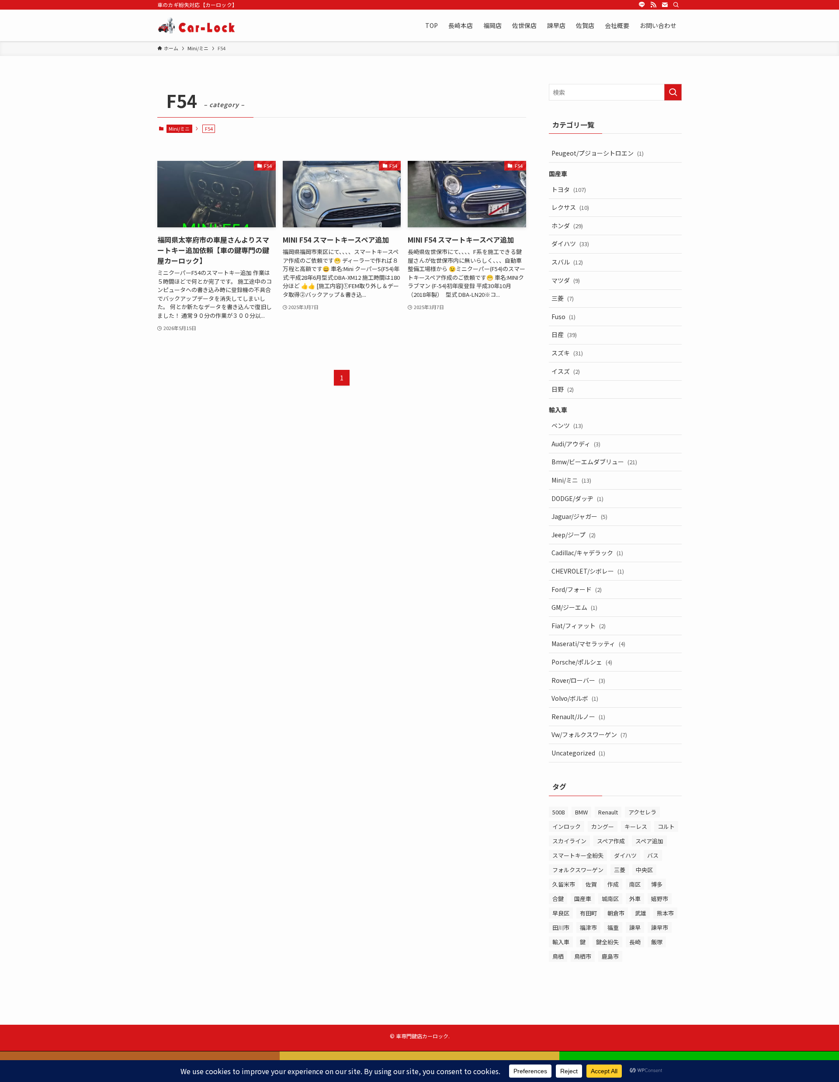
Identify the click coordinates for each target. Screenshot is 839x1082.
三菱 (562, 298)
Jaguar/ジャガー (579, 516)
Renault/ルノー (578, 716)
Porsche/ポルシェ (581, 662)
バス (653, 855)
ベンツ (567, 425)
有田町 (588, 913)
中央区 (644, 870)
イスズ (565, 371)
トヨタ (568, 189)
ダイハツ (570, 243)
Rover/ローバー (578, 680)
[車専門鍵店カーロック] (197, 25)
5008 (558, 812)
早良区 (560, 913)
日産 (564, 334)
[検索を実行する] (673, 92)
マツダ (565, 280)
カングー (602, 826)
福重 (613, 927)
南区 (635, 884)
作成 (613, 884)
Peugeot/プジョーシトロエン (597, 153)
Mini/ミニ (179, 128)
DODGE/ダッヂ (577, 498)
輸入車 (560, 942)
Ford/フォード (576, 589)
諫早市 (659, 927)
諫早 (635, 927)
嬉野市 (659, 898)
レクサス (570, 207)
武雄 (640, 913)
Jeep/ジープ (573, 534)
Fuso (563, 316)
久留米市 (563, 884)
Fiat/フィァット (578, 625)
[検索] (676, 5)
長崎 (635, 942)
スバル (567, 261)
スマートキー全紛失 (577, 855)
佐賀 (591, 884)
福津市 (588, 927)
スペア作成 (611, 841)
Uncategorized (578, 752)
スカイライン (569, 841)
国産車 (582, 898)
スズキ (567, 352)
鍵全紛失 (607, 942)
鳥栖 (558, 956)
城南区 (610, 898)
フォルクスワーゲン (577, 870)
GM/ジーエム (574, 607)
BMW (581, 812)
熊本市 (665, 913)
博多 (656, 884)
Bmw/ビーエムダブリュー (594, 461)
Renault (608, 812)
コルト (666, 826)
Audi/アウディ (575, 443)
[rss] (653, 5)
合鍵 (558, 898)
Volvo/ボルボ (574, 698)
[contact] (664, 5)
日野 (562, 389)
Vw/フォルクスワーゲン (589, 734)
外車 (635, 898)
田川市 (560, 927)
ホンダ (567, 225)
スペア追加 (649, 841)
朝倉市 (615, 913)
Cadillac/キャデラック (587, 552)
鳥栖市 (582, 956)
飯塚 (656, 942)
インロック (566, 826)
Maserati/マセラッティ (588, 643)
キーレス (635, 826)
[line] (642, 5)
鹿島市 (610, 956)
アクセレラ (642, 812)
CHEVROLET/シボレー (587, 571)
